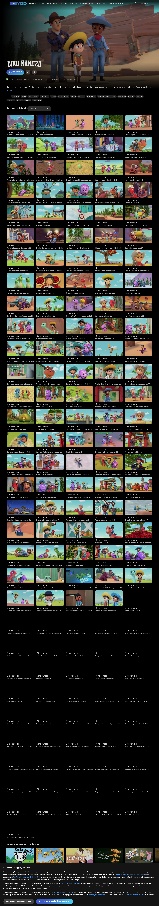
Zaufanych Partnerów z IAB (99, 895)
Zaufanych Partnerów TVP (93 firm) (26, 877)
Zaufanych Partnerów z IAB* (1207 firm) (129, 874)
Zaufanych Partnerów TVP (134, 895)
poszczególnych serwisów (70, 883)
